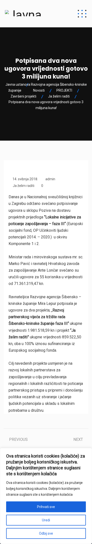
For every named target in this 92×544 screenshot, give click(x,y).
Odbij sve (46, 533)
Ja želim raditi (23, 186)
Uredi (46, 520)
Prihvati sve (46, 507)
